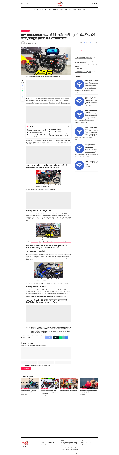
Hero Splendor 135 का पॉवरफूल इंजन (35, 132)
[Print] (90, 43)
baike (32, 327)
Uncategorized (25, 31)
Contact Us (51, 442)
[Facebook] (91, 4)
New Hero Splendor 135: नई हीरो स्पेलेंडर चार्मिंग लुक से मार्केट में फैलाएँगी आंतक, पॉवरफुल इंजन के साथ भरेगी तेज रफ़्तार (37, 129)
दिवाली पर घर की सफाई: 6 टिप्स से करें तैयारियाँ (68, 390)
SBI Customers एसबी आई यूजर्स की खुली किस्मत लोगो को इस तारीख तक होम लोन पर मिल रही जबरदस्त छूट (51, 242)
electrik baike (36, 327)
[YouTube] (95, 4)
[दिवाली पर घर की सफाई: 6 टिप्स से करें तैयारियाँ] (69, 383)
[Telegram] (97, 4)
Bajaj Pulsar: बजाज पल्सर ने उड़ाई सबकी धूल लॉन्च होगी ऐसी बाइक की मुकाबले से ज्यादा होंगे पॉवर (48, 296)
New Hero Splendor (43, 327)
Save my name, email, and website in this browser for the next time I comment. (37, 365)
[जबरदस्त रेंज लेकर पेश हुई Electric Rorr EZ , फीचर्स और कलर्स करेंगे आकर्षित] (30, 383)
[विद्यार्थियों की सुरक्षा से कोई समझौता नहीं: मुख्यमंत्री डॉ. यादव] (79, 84)
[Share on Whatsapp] (22, 90)
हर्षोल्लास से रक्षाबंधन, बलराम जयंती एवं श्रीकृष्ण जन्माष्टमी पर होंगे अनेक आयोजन (91, 163)
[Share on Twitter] (86, 43)
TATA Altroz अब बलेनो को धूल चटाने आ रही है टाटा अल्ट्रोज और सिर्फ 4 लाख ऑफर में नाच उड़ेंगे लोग (50, 283)
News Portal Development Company (71, 453)
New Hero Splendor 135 (52, 327)
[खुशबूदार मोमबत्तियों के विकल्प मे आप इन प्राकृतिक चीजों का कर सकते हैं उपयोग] (89, 383)
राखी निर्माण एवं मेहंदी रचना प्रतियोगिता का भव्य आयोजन (84, 68)
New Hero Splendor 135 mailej (56, 329)
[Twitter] (93, 4)
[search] (22, 4)
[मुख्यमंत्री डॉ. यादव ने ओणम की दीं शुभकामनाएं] (79, 131)
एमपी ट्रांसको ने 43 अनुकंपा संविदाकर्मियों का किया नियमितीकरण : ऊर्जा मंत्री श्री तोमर (91, 146)
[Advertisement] (59, 20)
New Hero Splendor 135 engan (47, 328)
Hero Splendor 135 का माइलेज (56, 131)
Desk (27, 41)
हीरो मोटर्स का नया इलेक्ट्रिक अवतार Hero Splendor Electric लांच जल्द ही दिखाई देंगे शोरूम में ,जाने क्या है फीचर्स (49, 392)
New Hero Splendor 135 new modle (43, 331)
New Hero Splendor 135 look (44, 329)
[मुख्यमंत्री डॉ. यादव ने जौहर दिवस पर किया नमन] (79, 114)
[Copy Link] (88, 43)
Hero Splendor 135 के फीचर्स (56, 129)
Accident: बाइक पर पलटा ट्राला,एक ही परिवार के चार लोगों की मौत (43, 189)
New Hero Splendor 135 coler (62, 327)
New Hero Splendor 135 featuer (60, 328)
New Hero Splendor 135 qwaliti (41, 332)
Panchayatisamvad (47, 453)
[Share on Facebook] (84, 43)
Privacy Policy (43, 444)
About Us (47, 442)
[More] (92, 43)
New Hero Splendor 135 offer (56, 331)
